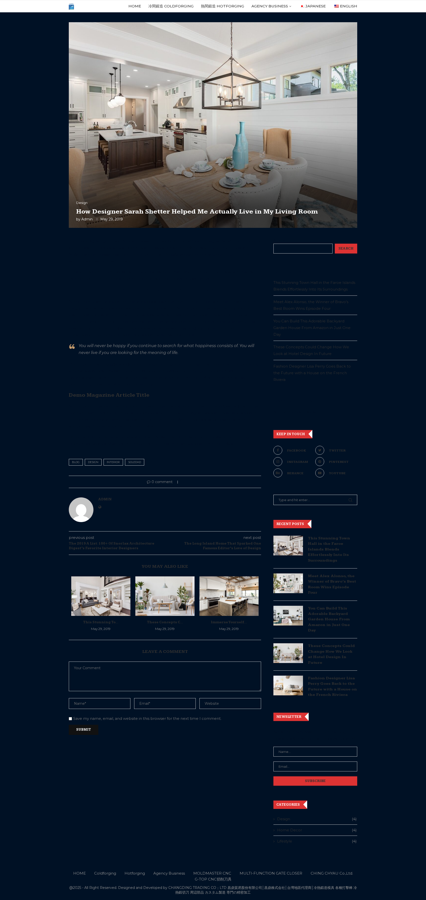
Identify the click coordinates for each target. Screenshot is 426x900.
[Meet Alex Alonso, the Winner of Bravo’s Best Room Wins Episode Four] (288, 583)
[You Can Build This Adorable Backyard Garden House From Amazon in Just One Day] (288, 616)
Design (317, 819)
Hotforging (134, 873)
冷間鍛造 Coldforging (171, 6)
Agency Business (269, 6)
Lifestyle (317, 841)
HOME (134, 6)
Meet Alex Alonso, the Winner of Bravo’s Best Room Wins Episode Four (332, 584)
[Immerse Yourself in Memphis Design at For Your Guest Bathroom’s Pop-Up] (229, 596)
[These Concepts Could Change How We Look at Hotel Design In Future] (165, 596)
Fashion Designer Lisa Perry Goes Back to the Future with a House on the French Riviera (312, 373)
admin (87, 219)
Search (280, 240)
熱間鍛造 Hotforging (222, 6)
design (93, 462)
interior (113, 462)
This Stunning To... (100, 622)
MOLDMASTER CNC (212, 873)
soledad (134, 462)
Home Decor (317, 830)
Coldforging (105, 873)
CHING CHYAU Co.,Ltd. (332, 873)
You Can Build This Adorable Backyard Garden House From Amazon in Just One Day (312, 328)
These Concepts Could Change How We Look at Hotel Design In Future (331, 654)
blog (76, 462)
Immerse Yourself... (229, 622)
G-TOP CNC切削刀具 (213, 879)
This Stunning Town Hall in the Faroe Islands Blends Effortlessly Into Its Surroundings (329, 549)
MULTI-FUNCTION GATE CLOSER (271, 873)
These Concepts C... (165, 622)
